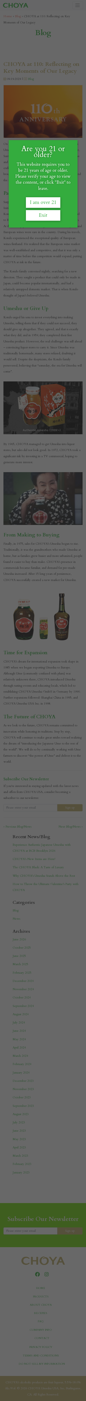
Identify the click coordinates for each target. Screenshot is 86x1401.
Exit (43, 215)
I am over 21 (43, 202)
